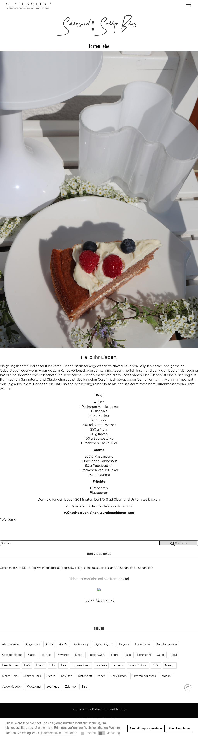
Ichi (52, 665)
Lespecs (117, 665)
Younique (53, 686)
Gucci (161, 654)
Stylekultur (29, 3)
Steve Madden (11, 686)
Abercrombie (11, 644)
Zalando (70, 686)
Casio (32, 654)
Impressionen (81, 665)
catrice (46, 654)
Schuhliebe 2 (128, 568)
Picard (51, 676)
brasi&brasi (142, 644)
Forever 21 (144, 654)
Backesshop (81, 644)
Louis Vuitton (138, 665)
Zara (85, 686)
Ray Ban (66, 676)
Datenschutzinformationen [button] (59, 733)
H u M (40, 665)
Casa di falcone (12, 654)
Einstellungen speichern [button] (146, 728)
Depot (79, 654)
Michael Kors (32, 676)
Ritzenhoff (85, 676)
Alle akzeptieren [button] (179, 728)
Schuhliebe (145, 568)
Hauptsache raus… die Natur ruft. (97, 568)
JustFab (101, 665)
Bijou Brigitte (104, 644)
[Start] (188, 687)
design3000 (97, 654)
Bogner (124, 644)
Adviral (123, 579)
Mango (169, 665)
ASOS (63, 644)
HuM (27, 665)
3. (94, 601)
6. (109, 601)
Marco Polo (10, 676)
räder (101, 676)
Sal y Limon (119, 676)
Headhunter (10, 665)
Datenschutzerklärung (109, 709)
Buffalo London (166, 644)
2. (89, 601)
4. (98, 601)
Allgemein (33, 644)
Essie (128, 654)
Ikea (63, 665)
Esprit (115, 654)
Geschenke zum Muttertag (18, 568)
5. (104, 601)
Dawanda (62, 654)
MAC (156, 665)
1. (84, 601)
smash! (166, 676)
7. (114, 601)
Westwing (34, 686)
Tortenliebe (99, 46)
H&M (173, 654)
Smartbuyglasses (144, 676)
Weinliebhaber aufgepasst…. (55, 568)
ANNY (49, 644)
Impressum (81, 709)
